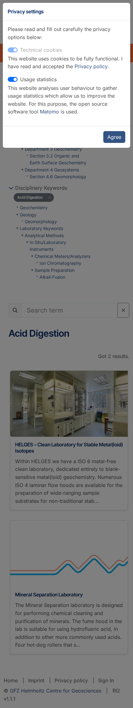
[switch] (13, 79)
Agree (114, 137)
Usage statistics (38, 79)
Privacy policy (91, 66)
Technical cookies (41, 50)
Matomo (50, 111)
